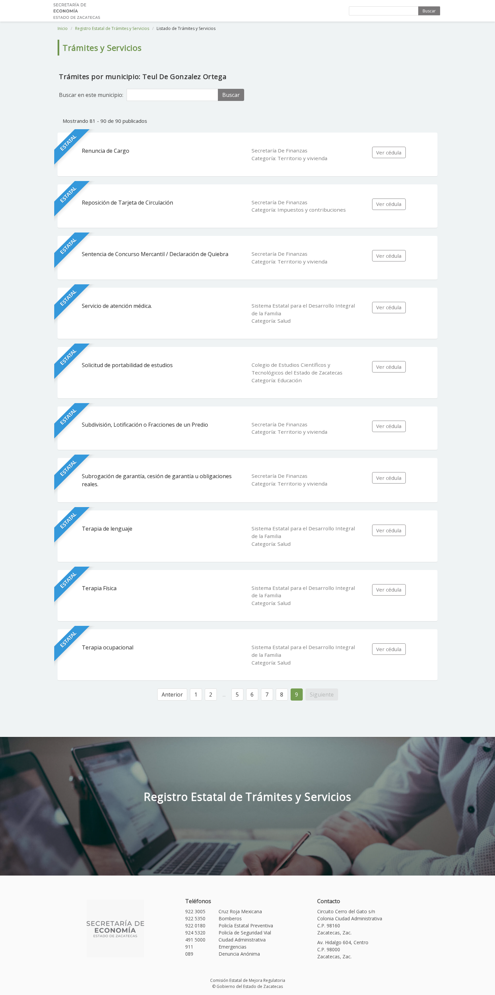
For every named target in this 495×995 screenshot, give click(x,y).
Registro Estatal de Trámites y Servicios (112, 28)
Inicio (63, 28)
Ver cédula (388, 152)
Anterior (172, 694)
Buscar (429, 11)
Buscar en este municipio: (91, 95)
